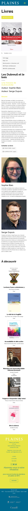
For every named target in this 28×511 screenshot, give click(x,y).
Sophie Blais (15, 88)
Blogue (14, 461)
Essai (7, 58)
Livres (14, 456)
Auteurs (14, 458)
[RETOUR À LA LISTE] (7, 18)
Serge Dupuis (15, 91)
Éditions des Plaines (14, 442)
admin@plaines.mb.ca (16, 452)
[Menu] (25, 3)
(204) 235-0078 (17, 450)
